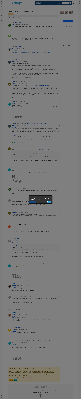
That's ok (49, 201)
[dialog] (40, 199)
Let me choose (33, 201)
